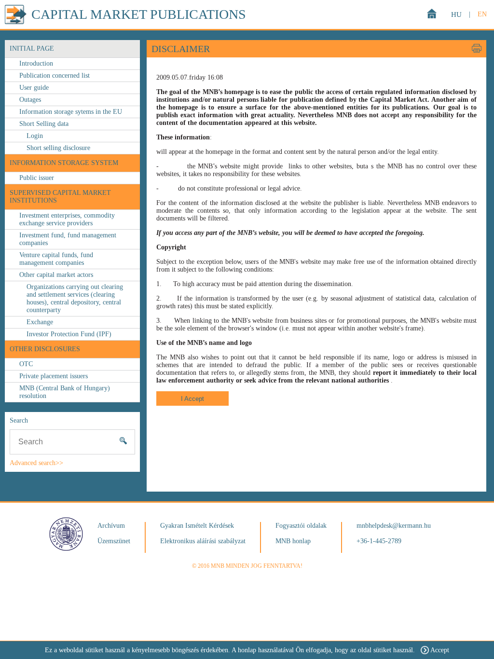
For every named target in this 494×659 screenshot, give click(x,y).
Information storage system (64, 162)
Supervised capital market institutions (60, 196)
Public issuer (36, 177)
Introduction (36, 63)
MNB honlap (293, 541)
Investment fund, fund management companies (67, 239)
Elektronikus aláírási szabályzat (203, 541)
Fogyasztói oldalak (301, 525)
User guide (34, 87)
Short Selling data (44, 123)
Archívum (111, 525)
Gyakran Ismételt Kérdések (197, 525)
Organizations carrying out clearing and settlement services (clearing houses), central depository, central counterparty (75, 298)
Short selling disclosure (58, 147)
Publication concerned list (54, 75)
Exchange (40, 322)
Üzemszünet (113, 541)
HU (456, 14)
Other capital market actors (56, 274)
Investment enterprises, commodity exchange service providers (67, 219)
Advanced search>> (36, 463)
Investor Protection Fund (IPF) (69, 334)
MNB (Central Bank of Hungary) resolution (64, 391)
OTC (26, 364)
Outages (30, 99)
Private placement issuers (53, 376)
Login (35, 135)
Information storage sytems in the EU (70, 111)
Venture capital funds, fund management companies (56, 258)
